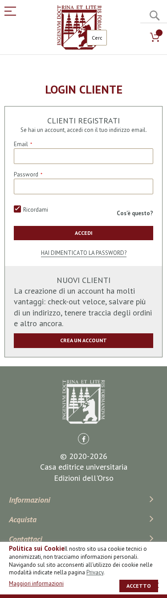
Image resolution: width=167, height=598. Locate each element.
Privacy (94, 572)
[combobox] (97, 37)
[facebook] (83, 438)
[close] (156, 585)
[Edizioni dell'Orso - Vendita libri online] (79, 27)
